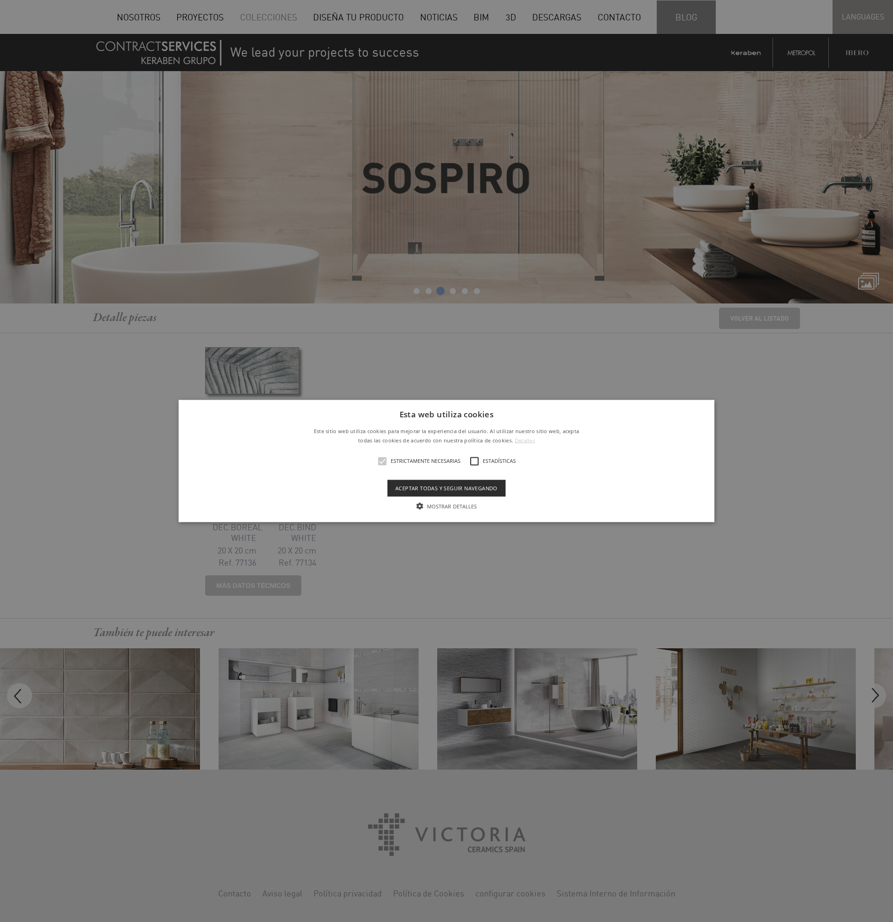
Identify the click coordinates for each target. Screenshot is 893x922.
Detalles (525, 439)
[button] (446, 461)
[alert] (446, 461)
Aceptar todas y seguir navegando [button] (446, 487)
